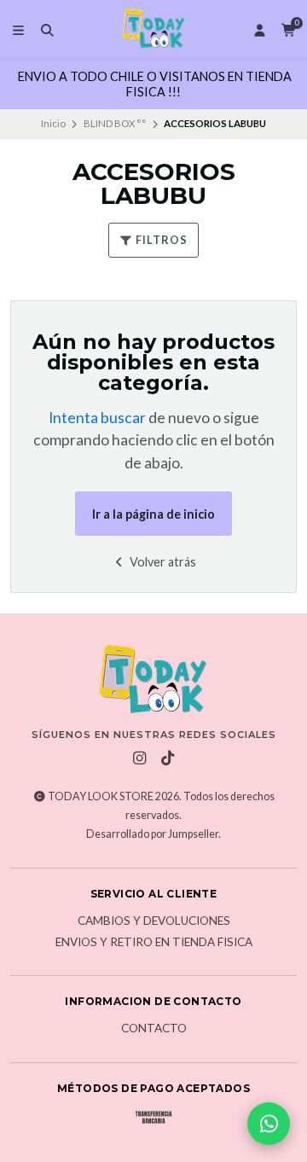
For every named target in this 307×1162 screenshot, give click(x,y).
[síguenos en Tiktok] (168, 758)
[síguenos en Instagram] (139, 758)
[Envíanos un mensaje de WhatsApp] (268, 1123)
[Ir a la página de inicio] (153, 29)
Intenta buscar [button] (97, 418)
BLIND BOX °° (115, 123)
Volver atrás (161, 562)
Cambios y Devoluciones (154, 921)
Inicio (53, 123)
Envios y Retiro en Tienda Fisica (153, 943)
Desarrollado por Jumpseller (152, 834)
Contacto (154, 1029)
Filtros (160, 240)
